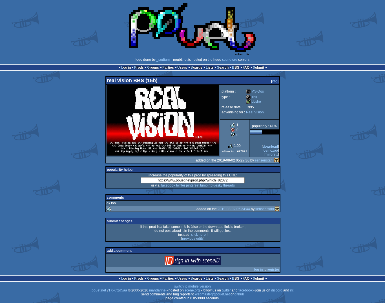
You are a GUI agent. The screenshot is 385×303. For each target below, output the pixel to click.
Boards (196, 67)
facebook (168, 185)
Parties (168, 67)
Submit (258, 67)
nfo (274, 81)
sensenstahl (264, 160)
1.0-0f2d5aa (118, 290)
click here (198, 235)
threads (229, 185)
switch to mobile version (192, 286)
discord (276, 290)
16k (251, 97)
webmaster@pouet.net (212, 294)
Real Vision (255, 112)
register (273, 269)
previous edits (192, 239)
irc (292, 290)
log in (258, 269)
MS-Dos (255, 91)
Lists (210, 67)
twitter (180, 185)
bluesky (216, 185)
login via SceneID (202, 261)
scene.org (229, 60)
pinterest (192, 185)
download (270, 147)
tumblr (205, 185)
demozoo (271, 150)
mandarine (157, 290)
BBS (235, 67)
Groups (153, 67)
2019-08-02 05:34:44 (234, 209)
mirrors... (271, 154)
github (239, 294)
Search (223, 67)
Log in (126, 67)
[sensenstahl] (276, 160)
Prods (139, 67)
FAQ (246, 67)
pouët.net (99, 290)
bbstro (253, 102)
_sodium (163, 60)
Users (182, 67)
